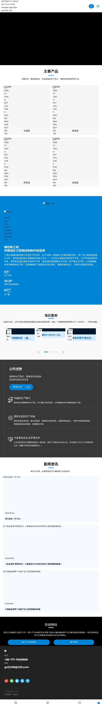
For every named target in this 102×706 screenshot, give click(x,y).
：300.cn (15, 694)
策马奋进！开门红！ (13, 519)
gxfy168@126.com (16, 667)
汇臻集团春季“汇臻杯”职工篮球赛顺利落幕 (22, 609)
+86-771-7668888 (16, 659)
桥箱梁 (75, 131)
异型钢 (27, 183)
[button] (38, 352)
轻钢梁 (75, 183)
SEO (16, 692)
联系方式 (17, 387)
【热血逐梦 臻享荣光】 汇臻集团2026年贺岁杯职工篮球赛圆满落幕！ (33, 564)
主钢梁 (27, 131)
